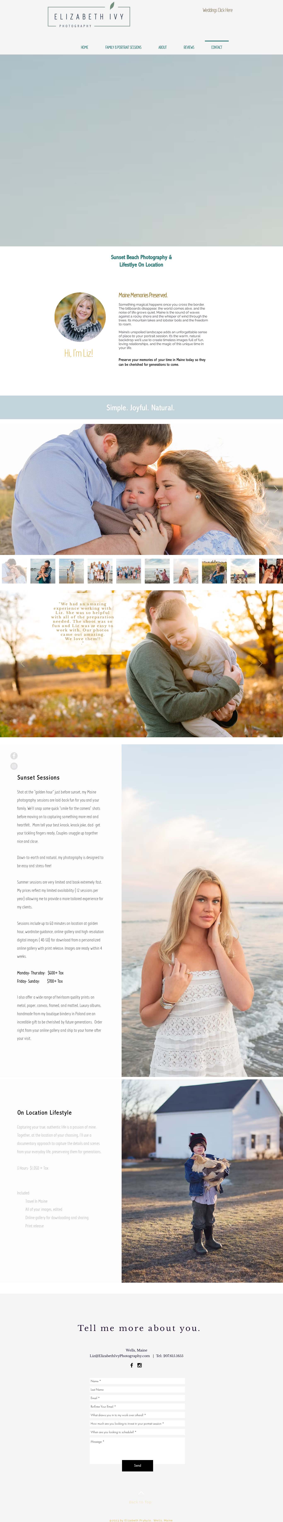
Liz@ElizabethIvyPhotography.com (120, 1356)
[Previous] (22, 664)
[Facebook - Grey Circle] (14, 755)
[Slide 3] (141, 727)
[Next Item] (275, 490)
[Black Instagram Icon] (140, 1365)
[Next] (260, 664)
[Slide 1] (137, 727)
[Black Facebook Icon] (132, 1365)
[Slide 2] (145, 727)
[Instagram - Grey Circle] (14, 766)
